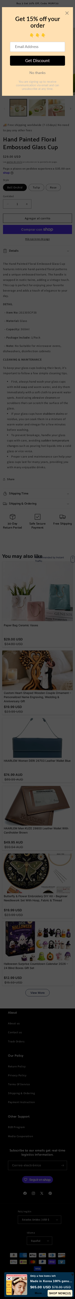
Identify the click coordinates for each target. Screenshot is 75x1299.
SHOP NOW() (60, 1293)
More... (40, 1293)
